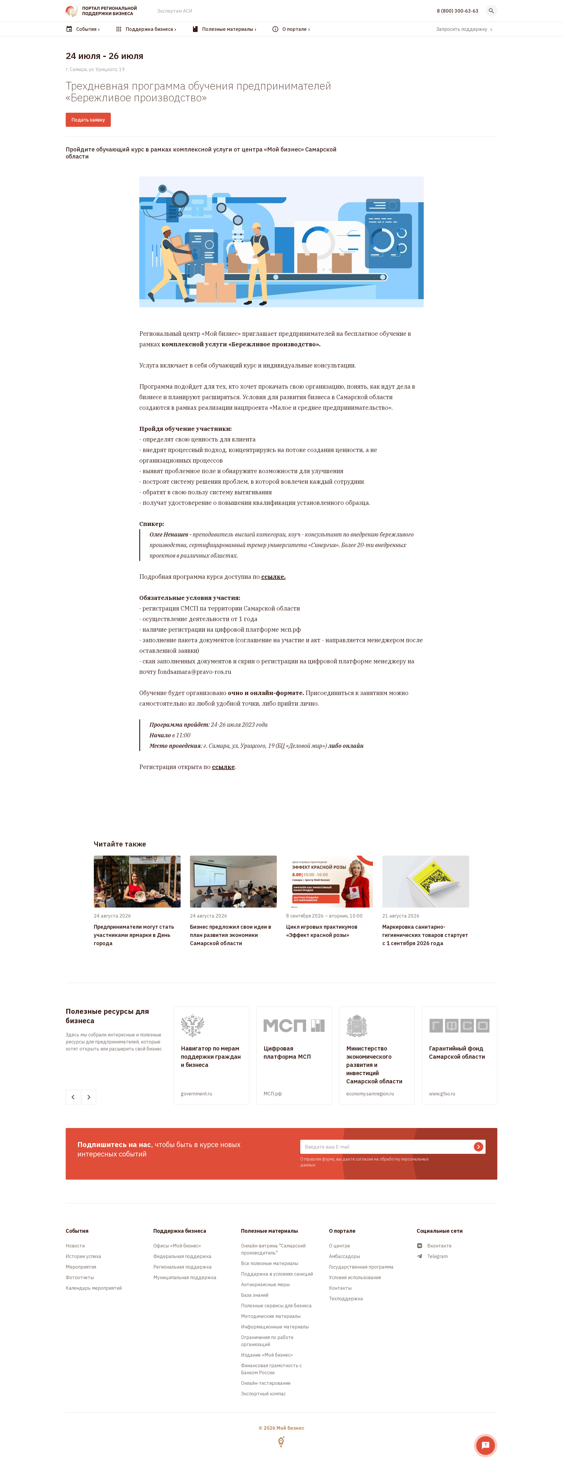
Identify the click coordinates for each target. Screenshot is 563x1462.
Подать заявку (88, 120)
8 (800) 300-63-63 (458, 11)
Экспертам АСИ (174, 11)
